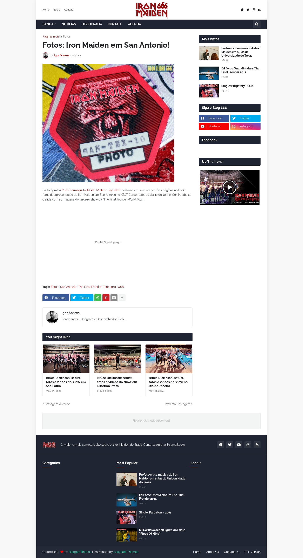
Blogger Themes (80, 551)
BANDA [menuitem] (47, 24)
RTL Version (252, 551)
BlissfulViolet (96, 190)
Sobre (57, 9)
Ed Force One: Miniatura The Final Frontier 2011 (240, 70)
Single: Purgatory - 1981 (237, 86)
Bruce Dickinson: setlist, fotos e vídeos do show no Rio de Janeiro (168, 382)
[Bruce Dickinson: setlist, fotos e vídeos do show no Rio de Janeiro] (169, 359)
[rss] (259, 9)
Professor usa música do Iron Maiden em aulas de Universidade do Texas (240, 52)
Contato (68, 9)
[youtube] (238, 444)
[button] (257, 24)
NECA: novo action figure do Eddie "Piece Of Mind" (162, 531)
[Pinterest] (105, 297)
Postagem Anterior (57, 404)
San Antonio (68, 286)
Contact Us (231, 551)
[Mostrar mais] (122, 297)
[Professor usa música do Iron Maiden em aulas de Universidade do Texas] (209, 53)
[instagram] (254, 9)
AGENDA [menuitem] (134, 24)
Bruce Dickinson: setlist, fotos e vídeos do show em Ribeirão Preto (117, 382)
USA (121, 286)
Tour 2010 (109, 286)
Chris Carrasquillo (74, 190)
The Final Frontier (89, 286)
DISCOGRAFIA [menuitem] (92, 24)
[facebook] (242, 9)
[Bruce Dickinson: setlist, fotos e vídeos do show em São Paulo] (66, 359)
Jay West (114, 190)
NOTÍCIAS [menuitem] (69, 24)
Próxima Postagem (177, 404)
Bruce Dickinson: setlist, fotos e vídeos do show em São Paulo (66, 382)
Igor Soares (70, 313)
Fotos (66, 36)
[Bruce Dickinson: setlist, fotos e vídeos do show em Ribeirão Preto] (117, 359)
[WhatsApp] (97, 297)
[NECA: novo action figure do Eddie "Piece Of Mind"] (126, 535)
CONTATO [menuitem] (115, 24)
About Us (212, 551)
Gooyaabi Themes (126, 551)
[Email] (113, 297)
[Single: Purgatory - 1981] (209, 90)
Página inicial (51, 36)
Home (45, 9)
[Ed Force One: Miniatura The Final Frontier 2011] (209, 73)
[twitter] (248, 9)
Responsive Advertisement (151, 420)
